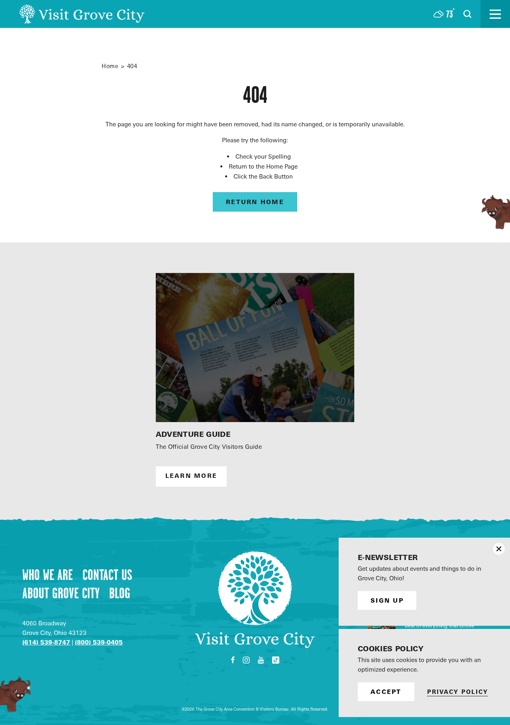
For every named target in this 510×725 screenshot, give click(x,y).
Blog (119, 593)
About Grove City (61, 593)
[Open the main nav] (495, 14)
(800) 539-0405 (99, 642)
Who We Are (47, 574)
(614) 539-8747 (46, 642)
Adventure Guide (193, 434)
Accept (386, 692)
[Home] (82, 14)
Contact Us (107, 574)
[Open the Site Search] (467, 14)
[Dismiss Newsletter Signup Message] (499, 549)
